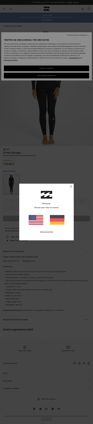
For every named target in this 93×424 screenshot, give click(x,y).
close (71, 186)
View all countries (46, 232)
